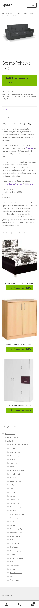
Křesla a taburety (16, 481)
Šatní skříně (14, 547)
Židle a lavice (14, 580)
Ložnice (12, 492)
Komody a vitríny (15, 474)
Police (12, 522)
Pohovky (31, 13)
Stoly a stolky (14, 566)
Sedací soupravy (15, 551)
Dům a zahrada (15, 13)
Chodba (12, 448)
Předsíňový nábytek (16, 533)
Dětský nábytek (15, 452)
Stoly (11, 562)
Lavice (12, 489)
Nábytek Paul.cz (8, 184)
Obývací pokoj (15, 500)
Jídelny (12, 467)
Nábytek (24, 13)
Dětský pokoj (14, 456)
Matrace (12, 496)
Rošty (12, 540)
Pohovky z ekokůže (18, 518)
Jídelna (12, 459)
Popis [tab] (4, 110)
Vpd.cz (7, 5)
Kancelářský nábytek (17, 470)
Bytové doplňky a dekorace (19, 445)
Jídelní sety (14, 463)
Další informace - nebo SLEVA (18, 80)
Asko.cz (20, 184)
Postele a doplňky (16, 529)
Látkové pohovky (18, 514)
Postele (12, 525)
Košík (30, 602)
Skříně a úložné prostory (18, 558)
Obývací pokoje (15, 503)
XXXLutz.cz (29, 184)
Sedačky (12, 555)
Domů (7, 13)
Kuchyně (13, 485)
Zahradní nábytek (16, 573)
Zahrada (13, 569)
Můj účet (6, 604)
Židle (11, 576)
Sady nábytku (14, 544)
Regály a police (15, 536)
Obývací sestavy (15, 507)
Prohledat (19, 604)
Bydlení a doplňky (13, 437)
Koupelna (13, 478)
